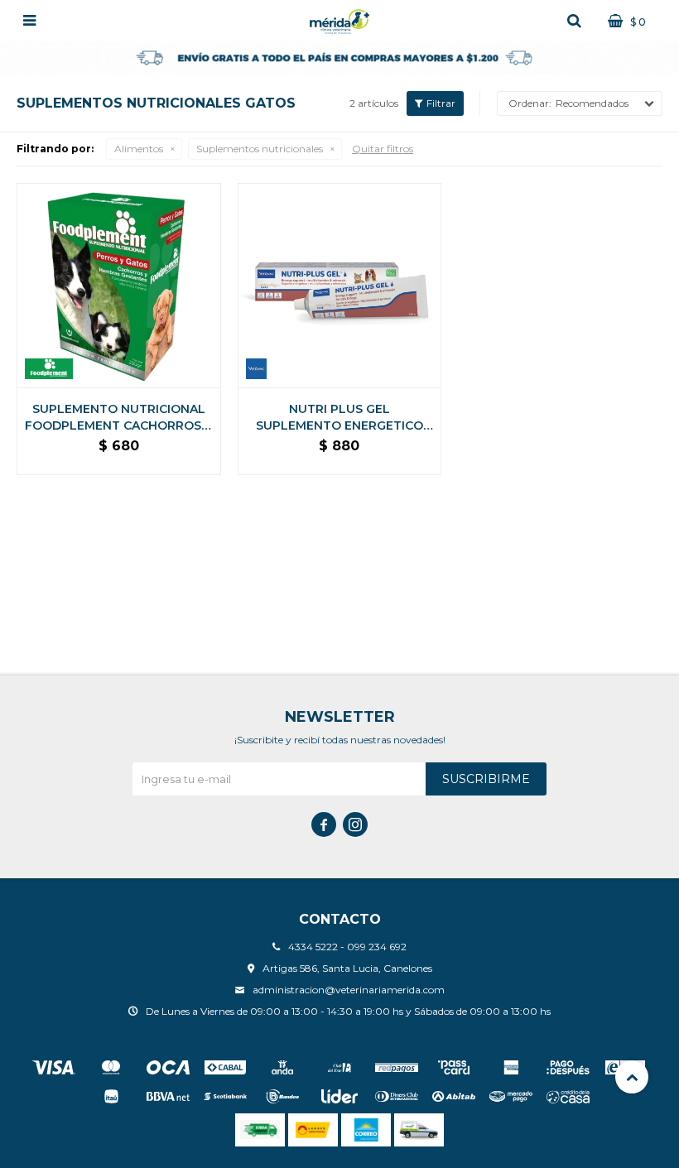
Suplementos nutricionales (259, 148)
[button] (574, 20)
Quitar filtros (382, 148)
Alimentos (138, 148)
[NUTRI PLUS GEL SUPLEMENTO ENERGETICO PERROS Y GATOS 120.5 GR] (340, 285)
